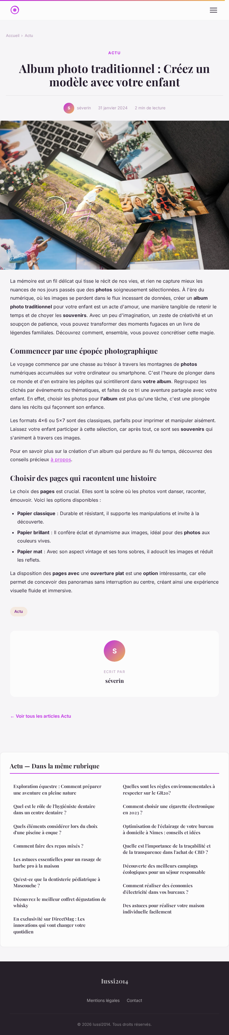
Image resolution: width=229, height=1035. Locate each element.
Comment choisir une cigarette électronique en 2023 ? (169, 809)
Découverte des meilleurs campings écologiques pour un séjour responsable (164, 869)
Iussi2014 (114, 981)
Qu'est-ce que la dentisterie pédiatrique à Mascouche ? (56, 882)
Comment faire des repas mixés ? (48, 846)
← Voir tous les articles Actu (40, 716)
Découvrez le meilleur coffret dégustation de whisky (59, 902)
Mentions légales (103, 1000)
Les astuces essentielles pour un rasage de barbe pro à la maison (57, 862)
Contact (134, 1000)
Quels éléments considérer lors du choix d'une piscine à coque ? (55, 829)
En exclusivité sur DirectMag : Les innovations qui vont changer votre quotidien (49, 925)
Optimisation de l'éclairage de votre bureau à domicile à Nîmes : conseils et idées (168, 829)
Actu (29, 35)
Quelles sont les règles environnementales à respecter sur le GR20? (169, 789)
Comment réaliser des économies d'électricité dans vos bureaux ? (158, 888)
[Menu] (213, 10)
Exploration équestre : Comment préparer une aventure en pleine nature (57, 789)
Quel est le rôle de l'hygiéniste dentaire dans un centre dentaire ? (54, 809)
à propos (61, 459)
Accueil (12, 35)
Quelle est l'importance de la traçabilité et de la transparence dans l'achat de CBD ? (167, 849)
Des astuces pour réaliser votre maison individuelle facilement (163, 908)
